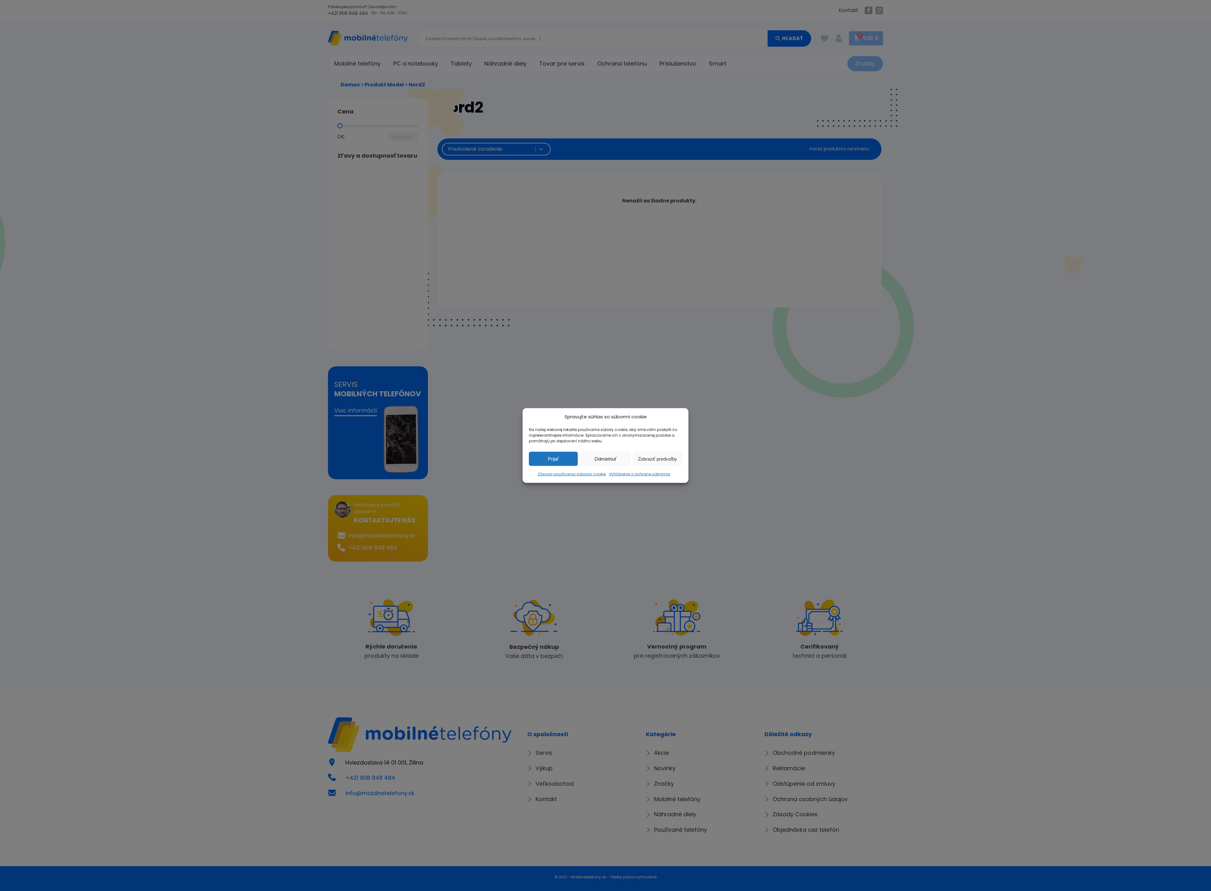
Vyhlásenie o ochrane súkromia (639, 474)
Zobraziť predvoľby (657, 458)
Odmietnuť (605, 458)
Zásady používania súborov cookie (572, 474)
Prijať (553, 458)
